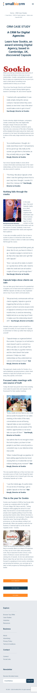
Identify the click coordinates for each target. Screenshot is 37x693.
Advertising (6, 638)
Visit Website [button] (15, 580)
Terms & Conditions (9, 644)
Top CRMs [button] (15, 595)
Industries (6, 620)
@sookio (28, 565)
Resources (6, 623)
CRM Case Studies (21, 13)
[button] (33, 4)
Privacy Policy (7, 641)
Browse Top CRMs (9, 615)
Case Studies (7, 617)
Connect (6, 656)
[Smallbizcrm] (14, 3)
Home (12, 13)
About (5, 635)
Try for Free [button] (15, 588)
